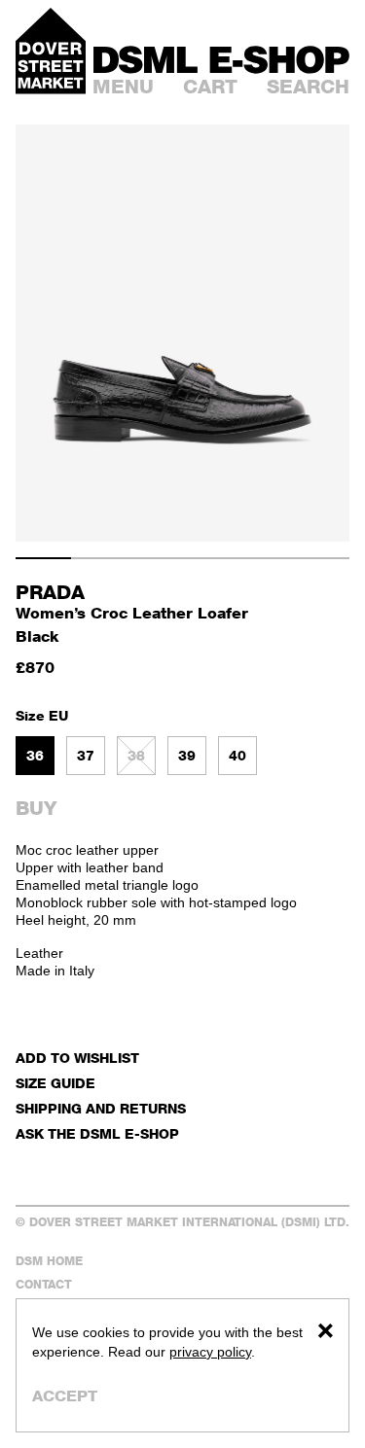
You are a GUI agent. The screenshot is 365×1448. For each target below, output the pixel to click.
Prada (50, 592)
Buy (36, 808)
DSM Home (49, 1261)
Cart (210, 86)
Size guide (55, 1083)
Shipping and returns (101, 1108)
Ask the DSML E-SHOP (97, 1133)
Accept (64, 1396)
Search (308, 86)
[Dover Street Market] (51, 50)
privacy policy (210, 1352)
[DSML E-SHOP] (221, 60)
